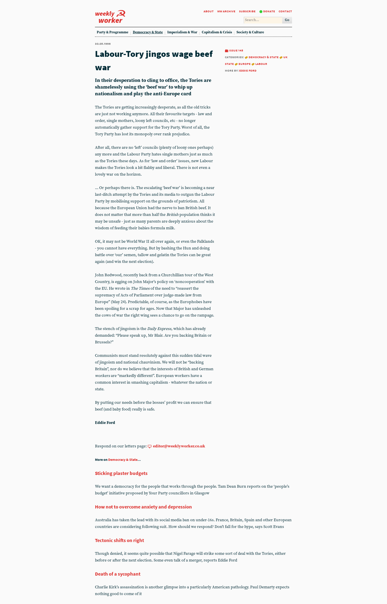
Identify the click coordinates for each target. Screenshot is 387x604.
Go (287, 20)
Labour (261, 64)
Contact (285, 11)
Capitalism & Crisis (217, 32)
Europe (245, 64)
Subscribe (247, 11)
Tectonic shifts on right (119, 540)
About (209, 11)
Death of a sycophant (117, 574)
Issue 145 (236, 50)
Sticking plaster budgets (121, 473)
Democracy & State (148, 32)
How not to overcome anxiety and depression (143, 507)
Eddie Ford (247, 70)
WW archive (226, 11)
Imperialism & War (182, 32)
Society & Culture (250, 32)
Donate (269, 11)
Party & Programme (112, 32)
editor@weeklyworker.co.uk (179, 446)
